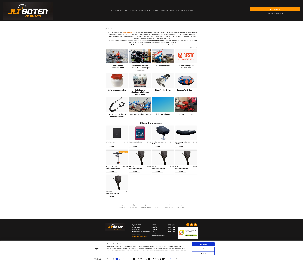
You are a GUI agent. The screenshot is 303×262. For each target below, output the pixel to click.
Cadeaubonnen (181, 207)
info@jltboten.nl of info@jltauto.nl (141, 231)
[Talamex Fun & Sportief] (186, 80)
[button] (275, 9)
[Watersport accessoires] (117, 80)
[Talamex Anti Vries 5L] (140, 133)
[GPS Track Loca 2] (117, 133)
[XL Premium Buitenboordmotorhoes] (186, 158)
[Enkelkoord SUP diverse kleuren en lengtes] (117, 104)
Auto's (172, 10)
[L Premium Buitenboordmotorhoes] (117, 182)
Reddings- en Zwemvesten (160, 10)
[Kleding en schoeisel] (163, 104)
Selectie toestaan (203, 249)
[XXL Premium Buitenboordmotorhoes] (163, 158)
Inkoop (177, 10)
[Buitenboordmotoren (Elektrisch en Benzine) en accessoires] (140, 56)
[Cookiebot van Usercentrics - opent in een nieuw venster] (97, 259)
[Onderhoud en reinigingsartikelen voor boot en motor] (140, 80)
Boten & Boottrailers (131, 10)
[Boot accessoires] (163, 56)
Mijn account (133, 207)
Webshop (184, 10)
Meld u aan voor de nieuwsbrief (139, 236)
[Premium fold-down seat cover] (163, 133)
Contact (190, 10)
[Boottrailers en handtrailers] (140, 104)
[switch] (133, 259)
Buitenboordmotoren (145, 10)
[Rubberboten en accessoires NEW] (117, 56)
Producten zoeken (122, 207)
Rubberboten (119, 10)
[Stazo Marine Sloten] (163, 80)
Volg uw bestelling (146, 207)
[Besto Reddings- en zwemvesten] (186, 56)
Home (112, 10)
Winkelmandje (169, 207)
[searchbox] (115, 29)
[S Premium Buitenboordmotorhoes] (140, 158)
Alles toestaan (203, 244)
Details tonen (171, 259)
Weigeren (203, 253)
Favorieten (157, 207)
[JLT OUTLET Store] (186, 104)
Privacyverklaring (136, 234)
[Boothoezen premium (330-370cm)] (186, 133)
